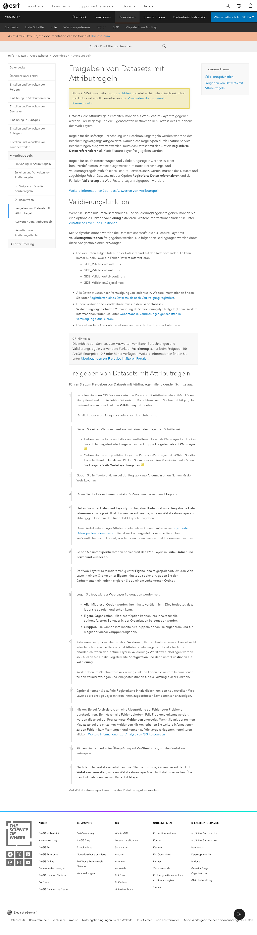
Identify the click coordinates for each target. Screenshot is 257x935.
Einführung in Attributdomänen (30, 98)
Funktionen (103, 17)
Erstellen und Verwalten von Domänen (28, 109)
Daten (22, 55)
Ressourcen (127, 17)
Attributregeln (82, 55)
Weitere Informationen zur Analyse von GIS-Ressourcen (126, 734)
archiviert (124, 93)
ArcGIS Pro (12, 17)
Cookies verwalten (167, 920)
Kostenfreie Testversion (190, 17)
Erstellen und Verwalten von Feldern (28, 87)
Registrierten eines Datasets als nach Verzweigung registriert (132, 298)
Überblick (79, 17)
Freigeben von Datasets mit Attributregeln (32, 211)
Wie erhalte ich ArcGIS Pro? (234, 17)
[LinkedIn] (28, 854)
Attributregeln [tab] (23, 155)
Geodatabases (39, 55)
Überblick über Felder (24, 76)
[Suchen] (227, 5)
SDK (116, 27)
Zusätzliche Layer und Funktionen (93, 223)
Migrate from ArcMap (141, 27)
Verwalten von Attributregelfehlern (27, 233)
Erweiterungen (154, 17)
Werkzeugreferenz (76, 27)
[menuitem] (54, 833)
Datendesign (61, 55)
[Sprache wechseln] (238, 5)
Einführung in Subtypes (25, 120)
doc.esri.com (100, 36)
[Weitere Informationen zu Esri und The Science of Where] (19, 834)
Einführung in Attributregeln (33, 164)
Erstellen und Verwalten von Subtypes (28, 131)
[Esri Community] (10, 862)
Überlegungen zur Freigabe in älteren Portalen (114, 358)
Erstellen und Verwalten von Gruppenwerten (28, 144)
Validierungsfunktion (219, 77)
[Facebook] (10, 854)
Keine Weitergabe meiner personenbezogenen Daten (218, 920)
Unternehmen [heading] (162, 822)
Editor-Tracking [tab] (23, 244)
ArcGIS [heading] (43, 822)
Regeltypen (26, 200)
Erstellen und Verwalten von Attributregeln (32, 175)
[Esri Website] (11, 6)
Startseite (11, 27)
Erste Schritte (34, 27)
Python (101, 27)
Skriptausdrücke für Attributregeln (29, 189)
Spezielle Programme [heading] (205, 822)
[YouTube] (28, 862)
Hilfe (53, 27)
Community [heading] (84, 822)
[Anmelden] (250, 5)
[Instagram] (19, 862)
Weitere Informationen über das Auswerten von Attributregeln (114, 191)
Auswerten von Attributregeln (34, 221)
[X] (19, 854)
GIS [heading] (117, 822)
